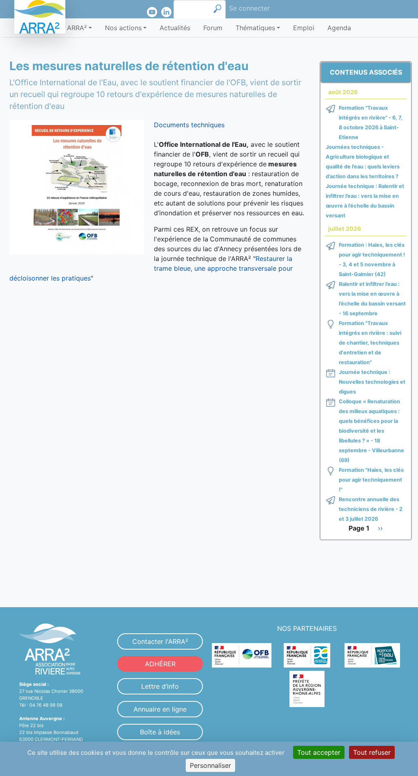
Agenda (339, 28)
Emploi (303, 28)
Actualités (175, 28)
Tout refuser (372, 752)
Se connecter (249, 8)
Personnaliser (210, 765)
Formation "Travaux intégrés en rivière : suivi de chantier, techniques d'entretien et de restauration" (370, 342)
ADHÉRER (160, 664)
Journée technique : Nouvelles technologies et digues (372, 382)
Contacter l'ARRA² (160, 641)
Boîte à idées (160, 732)
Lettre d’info (160, 686)
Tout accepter (318, 752)
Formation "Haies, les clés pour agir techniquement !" (371, 480)
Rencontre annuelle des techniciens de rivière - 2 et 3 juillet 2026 (370, 509)
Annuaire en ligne (160, 709)
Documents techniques (189, 125)
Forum (212, 28)
